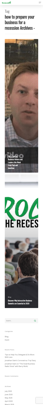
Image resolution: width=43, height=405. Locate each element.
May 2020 (8, 398)
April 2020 (9, 401)
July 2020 (8, 391)
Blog (9, 153)
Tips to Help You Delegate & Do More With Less (19, 356)
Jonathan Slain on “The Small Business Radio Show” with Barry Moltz (20, 365)
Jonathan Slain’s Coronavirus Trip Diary (20, 360)
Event (7, 340)
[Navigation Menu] (40, 2)
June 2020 (9, 394)
